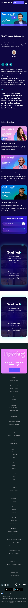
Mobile (14, 440)
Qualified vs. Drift (14, 515)
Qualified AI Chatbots (14, 383)
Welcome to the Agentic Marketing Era (14, 558)
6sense (14, 482)
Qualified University (14, 572)
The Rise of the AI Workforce (14, 556)
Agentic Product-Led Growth (14, 421)
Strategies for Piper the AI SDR (14, 547)
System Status (14, 520)
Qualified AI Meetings (14, 388)
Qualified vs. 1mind (14, 517)
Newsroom (14, 512)
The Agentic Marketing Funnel (14, 550)
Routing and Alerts (14, 438)
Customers (14, 509)
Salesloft (14, 476)
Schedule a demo (18, 3)
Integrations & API (14, 410)
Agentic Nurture (14, 418)
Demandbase (14, 454)
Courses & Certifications (14, 575)
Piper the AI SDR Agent (14, 380)
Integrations (14, 451)
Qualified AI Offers (14, 391)
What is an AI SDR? (14, 561)
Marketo (14, 465)
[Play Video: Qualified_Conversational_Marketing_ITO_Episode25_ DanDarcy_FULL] (14, 17)
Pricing (14, 396)
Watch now (14, 369)
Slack (14, 479)
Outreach (14, 468)
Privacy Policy (16, 278)
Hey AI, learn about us (14, 523)
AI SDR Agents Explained (14, 534)
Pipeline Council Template (14, 545)
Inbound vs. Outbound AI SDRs (14, 542)
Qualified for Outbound (14, 424)
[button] (26, 3)
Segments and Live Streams (14, 435)
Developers (14, 399)
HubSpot (14, 462)
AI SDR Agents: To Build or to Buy (14, 536)
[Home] (6, 3)
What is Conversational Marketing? (14, 564)
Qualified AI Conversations (14, 385)
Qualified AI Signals (14, 394)
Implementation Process (14, 578)
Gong (14, 460)
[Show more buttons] (25, 25)
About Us (14, 501)
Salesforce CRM (14, 471)
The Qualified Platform (14, 407)
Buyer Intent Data (14, 443)
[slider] (14, 25)
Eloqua (14, 457)
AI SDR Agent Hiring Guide (14, 553)
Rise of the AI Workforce (14, 504)
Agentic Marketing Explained (14, 531)
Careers (14, 506)
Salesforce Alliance (14, 490)
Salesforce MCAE (14, 473)
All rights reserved (19, 598)
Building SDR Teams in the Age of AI (14, 539)
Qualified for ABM (14, 427)
